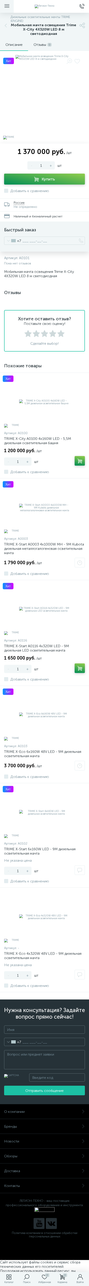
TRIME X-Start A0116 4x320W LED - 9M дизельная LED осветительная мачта (36, 648)
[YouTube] (39, 1223)
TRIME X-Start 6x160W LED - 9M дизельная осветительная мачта (40, 851)
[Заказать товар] (80, 562)
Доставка (12, 1171)
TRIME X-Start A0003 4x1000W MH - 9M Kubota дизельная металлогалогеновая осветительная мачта (44, 548)
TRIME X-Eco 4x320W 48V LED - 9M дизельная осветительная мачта (42, 955)
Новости (11, 1141)
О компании (14, 1111)
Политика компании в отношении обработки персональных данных (44, 1234)
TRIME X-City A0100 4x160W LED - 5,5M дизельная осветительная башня (37, 440)
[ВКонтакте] (51, 1223)
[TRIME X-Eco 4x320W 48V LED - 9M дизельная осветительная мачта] (44, 917)
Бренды (10, 1126)
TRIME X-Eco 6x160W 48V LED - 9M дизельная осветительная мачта (42, 753)
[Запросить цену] (80, 870)
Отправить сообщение (44, 1090)
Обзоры (10, 1156)
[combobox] (12, 241)
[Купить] (80, 461)
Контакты (12, 1186)
